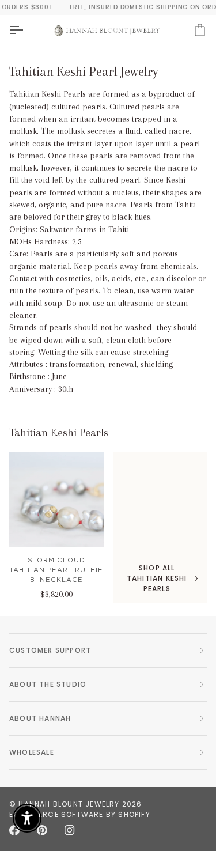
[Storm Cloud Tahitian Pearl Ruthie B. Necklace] (56, 499)
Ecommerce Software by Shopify (79, 814)
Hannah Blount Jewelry (68, 804)
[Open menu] (26, 30)
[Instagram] (70, 830)
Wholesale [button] (31, 752)
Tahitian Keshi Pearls (58, 432)
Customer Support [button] (50, 650)
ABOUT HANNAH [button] (40, 718)
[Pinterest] (42, 830)
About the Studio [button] (47, 684)
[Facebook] (14, 830)
